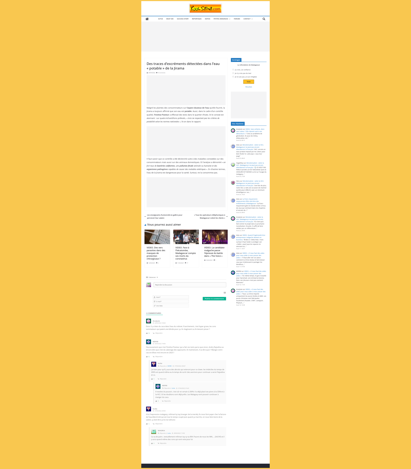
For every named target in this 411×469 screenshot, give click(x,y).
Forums (237, 19)
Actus (160, 19)
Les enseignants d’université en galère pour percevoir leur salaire (164, 216)
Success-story (183, 19)
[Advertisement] (205, 37)
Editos (207, 19)
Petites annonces (221, 19)
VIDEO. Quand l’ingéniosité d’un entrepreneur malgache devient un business (250, 237)
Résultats (248, 87)
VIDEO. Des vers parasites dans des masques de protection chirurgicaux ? (156, 253)
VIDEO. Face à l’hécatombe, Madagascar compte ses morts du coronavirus (185, 253)
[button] (229, 19)
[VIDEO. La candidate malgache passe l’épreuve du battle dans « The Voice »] (215, 237)
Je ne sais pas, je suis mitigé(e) (246, 77)
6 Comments (161, 73)
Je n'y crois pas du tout (243, 73)
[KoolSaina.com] (147, 19)
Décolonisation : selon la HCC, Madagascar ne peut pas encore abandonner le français (250, 147)
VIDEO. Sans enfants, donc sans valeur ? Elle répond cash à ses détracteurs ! (250, 131)
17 (187, 263)
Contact (246, 19)
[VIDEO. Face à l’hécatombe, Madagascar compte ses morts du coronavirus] (186, 237)
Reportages (197, 19)
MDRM (170, 366)
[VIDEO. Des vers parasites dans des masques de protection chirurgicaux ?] (157, 237)
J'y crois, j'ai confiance (242, 70)
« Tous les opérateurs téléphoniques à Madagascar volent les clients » (209, 216)
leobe (173, 388)
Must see (169, 19)
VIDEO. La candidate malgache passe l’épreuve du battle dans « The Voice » (214, 251)
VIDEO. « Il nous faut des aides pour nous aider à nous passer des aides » (250, 255)
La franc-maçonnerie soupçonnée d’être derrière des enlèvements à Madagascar (247, 201)
